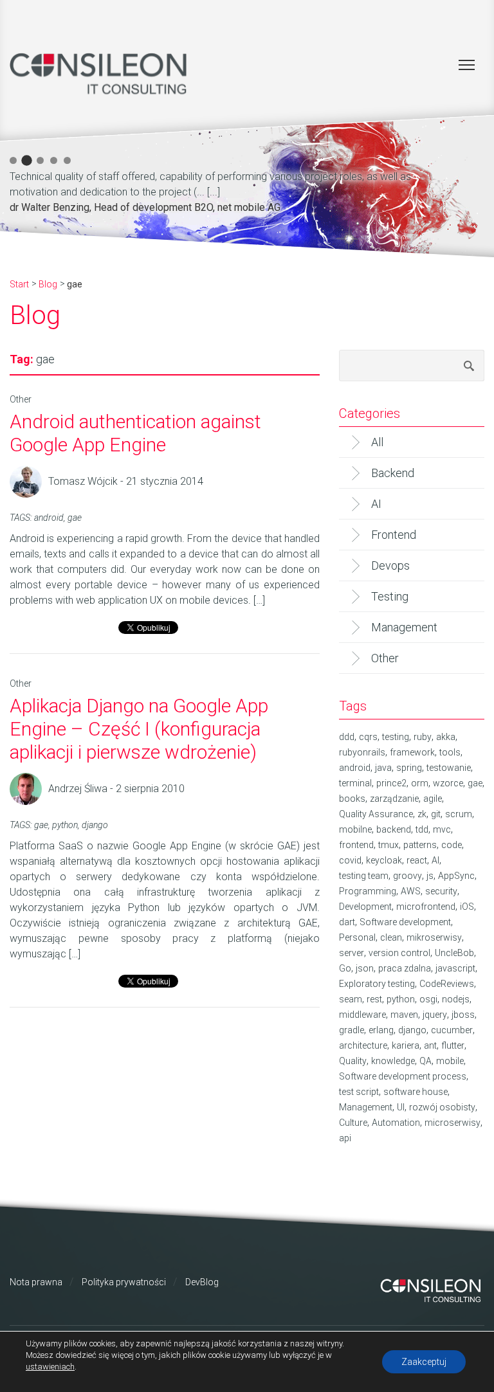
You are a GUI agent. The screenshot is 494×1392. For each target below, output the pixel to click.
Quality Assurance (376, 814)
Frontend (393, 534)
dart (347, 922)
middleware (362, 1014)
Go (345, 968)
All (377, 442)
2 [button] (26, 160)
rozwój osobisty (442, 1107)
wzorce (448, 783)
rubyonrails (362, 752)
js (430, 876)
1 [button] (13, 160)
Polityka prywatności (124, 1282)
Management (404, 627)
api (345, 1138)
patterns (420, 845)
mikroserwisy (434, 937)
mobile (450, 1061)
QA (425, 1061)
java (383, 768)
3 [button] (40, 160)
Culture (353, 1122)
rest (374, 999)
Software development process (402, 1076)
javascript (455, 968)
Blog (48, 284)
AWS (411, 891)
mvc (442, 829)
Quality (353, 1061)
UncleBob (454, 953)
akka (445, 737)
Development (365, 906)
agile (432, 798)
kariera (405, 1045)
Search (469, 365)
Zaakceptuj (423, 1362)
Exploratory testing (377, 984)
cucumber (452, 1030)
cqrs (368, 737)
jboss (463, 1014)
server (351, 953)
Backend (392, 473)
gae (75, 517)
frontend (356, 845)
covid (350, 860)
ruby (423, 737)
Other (21, 399)
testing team (364, 876)
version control (399, 953)
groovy (407, 876)
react (417, 860)
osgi (428, 999)
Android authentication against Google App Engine (135, 433)
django (95, 825)
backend (393, 829)
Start (19, 284)
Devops (390, 565)
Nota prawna (36, 1282)
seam (350, 999)
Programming (367, 891)
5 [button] (67, 160)
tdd (422, 829)
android (49, 517)
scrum (458, 814)
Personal (357, 937)
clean (391, 937)
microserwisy (452, 1122)
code (451, 845)
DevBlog (202, 1282)
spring (409, 768)
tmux (388, 845)
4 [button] (53, 160)
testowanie (448, 768)
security (441, 891)
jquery (435, 1014)
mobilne (355, 829)
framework (412, 752)
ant (430, 1045)
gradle (351, 1030)
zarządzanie (394, 798)
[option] (235, 190)
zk (421, 814)
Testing (389, 596)
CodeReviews (446, 984)
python (65, 825)
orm (419, 783)
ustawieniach (50, 1366)
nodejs (456, 999)
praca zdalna (404, 968)
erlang (381, 1030)
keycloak (384, 860)
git (436, 814)
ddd (346, 737)
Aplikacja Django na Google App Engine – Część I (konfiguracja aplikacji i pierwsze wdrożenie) (139, 728)
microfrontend (425, 906)
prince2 (391, 783)
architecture (363, 1045)
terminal (355, 783)
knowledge (393, 1061)
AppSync (456, 876)
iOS (467, 906)
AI (376, 504)
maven (404, 1014)
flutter (452, 1045)
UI (401, 1107)
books (352, 798)
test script (359, 1092)
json (365, 968)
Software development (405, 922)
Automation (396, 1122)
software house (415, 1092)
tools (450, 752)
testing (395, 737)
